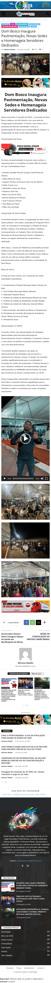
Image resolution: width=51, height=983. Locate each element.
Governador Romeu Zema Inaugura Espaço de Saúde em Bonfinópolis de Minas (12, 637)
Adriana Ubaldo (9, 49)
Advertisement (29, 968)
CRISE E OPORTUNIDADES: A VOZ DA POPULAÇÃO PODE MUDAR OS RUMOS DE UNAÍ (23, 736)
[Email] (38, 622)
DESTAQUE (10, 20)
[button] (25, 438)
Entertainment (22, 24)
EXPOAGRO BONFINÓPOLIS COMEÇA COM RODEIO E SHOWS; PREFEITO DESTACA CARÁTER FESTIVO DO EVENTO (41, 694)
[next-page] (27, 705)
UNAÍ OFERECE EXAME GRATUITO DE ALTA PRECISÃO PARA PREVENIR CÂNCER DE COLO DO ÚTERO (24, 748)
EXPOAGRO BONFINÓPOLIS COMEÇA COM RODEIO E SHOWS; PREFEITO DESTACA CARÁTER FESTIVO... (32, 911)
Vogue (34, 26)
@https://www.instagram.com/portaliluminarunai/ (25, 794)
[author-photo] (25, 654)
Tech (12, 24)
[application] (25, 438)
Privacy (18, 968)
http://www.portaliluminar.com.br (25, 666)
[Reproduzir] (4, 478)
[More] (44, 622)
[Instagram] (28, 866)
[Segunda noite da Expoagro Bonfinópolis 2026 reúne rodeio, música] (25, 683)
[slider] (23, 478)
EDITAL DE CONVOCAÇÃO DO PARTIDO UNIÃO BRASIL (38, 636)
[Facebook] (26, 622)
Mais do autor (37, 674)
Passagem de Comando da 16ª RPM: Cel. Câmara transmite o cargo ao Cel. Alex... (22, 773)
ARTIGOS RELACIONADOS (19, 674)
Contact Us (40, 968)
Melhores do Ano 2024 (10, 26)
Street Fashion (24, 26)
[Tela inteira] (46, 478)
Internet (4, 951)
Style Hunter (6, 948)
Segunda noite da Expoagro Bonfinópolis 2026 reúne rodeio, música (25, 692)
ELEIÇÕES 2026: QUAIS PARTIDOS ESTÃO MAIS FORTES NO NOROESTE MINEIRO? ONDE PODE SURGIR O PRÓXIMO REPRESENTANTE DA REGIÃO (8, 695)
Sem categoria (34, 24)
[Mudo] (42, 478)
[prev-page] (24, 705)
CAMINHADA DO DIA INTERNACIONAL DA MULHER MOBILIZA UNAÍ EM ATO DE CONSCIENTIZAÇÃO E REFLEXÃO (23, 760)
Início (3, 20)
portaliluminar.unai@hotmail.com (29, 861)
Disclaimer (10, 968)
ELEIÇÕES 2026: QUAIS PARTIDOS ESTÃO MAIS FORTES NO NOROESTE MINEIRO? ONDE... (32, 885)
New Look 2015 (7, 936)
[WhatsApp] (32, 622)
